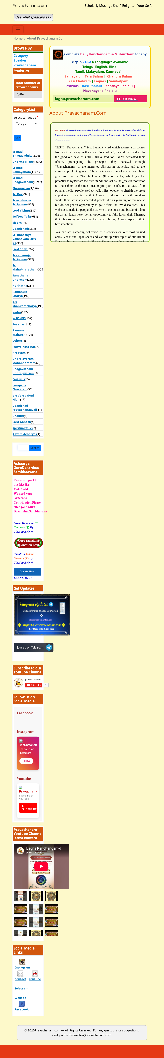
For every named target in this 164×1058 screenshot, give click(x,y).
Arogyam (19, 353)
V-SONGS (19, 318)
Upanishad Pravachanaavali (24, 408)
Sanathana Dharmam (20, 277)
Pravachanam (25, 65)
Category (21, 55)
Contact (20, 979)
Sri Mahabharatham (24, 267)
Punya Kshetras (23, 347)
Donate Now (27, 571)
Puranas (18, 324)
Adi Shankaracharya (24, 304)
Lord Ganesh (21, 422)
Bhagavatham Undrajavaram (23, 371)
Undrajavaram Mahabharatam (23, 361)
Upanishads (20, 229)
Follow (26, 761)
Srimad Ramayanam (21, 170)
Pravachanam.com (29, 5)
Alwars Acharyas (24, 434)
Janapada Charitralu (19, 387)
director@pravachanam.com (91, 1035)
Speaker (20, 60)
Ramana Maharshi (19, 332)
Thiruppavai (21, 188)
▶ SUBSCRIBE (29, 807)
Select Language (25, 117)
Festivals (18, 379)
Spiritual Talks (22, 428)
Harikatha (19, 285)
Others (17, 340)
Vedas (16, 312)
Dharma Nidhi (22, 162)
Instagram (22, 967)
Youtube (35, 979)
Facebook (22, 1009)
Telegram (21, 988)
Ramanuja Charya (19, 294)
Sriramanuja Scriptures (21, 257)
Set (17, 138)
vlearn (17, 223)
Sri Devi (17, 194)
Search (35, 448)
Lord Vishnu (21, 210)
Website (20, 998)
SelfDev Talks (21, 216)
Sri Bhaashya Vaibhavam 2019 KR (24, 239)
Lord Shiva (20, 249)
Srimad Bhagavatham (22, 180)
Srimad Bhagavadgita (22, 153)
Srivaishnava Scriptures (21, 202)
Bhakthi (18, 416)
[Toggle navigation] (18, 29)
